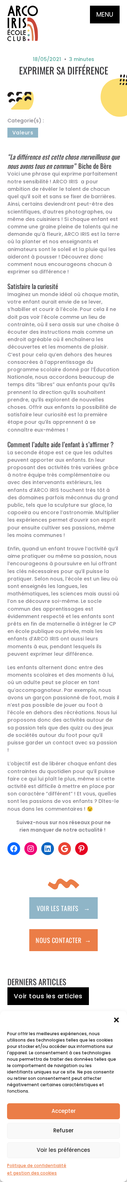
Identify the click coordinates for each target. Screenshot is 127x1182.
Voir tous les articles (48, 996)
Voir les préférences (63, 1150)
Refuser (63, 1130)
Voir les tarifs (63, 908)
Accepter (64, 1111)
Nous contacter (63, 939)
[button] (116, 1019)
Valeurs (23, 132)
